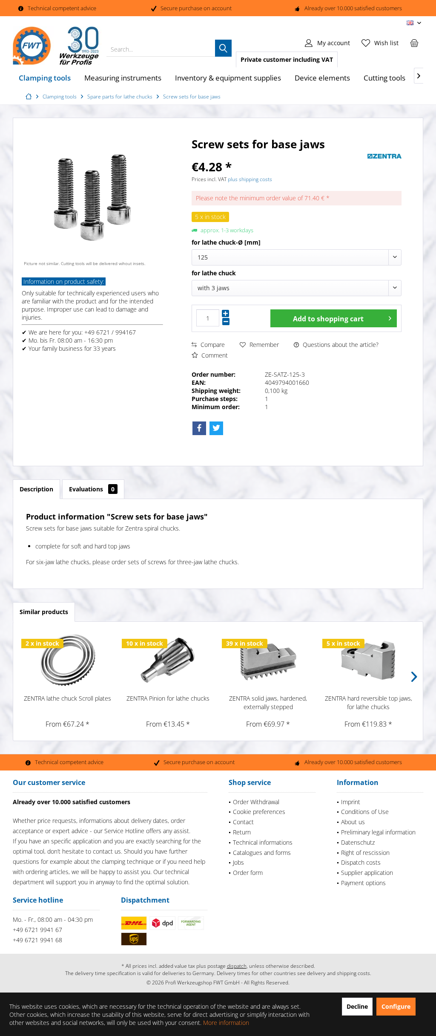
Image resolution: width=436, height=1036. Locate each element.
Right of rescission (365, 852)
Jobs (238, 862)
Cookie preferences (259, 812)
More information (226, 1023)
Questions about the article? (340, 345)
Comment (214, 355)
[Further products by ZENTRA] (384, 156)
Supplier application (367, 873)
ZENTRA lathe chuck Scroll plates (67, 698)
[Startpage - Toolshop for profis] (30, 96)
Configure (396, 1006)
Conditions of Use (365, 812)
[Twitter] (216, 428)
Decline (357, 1006)
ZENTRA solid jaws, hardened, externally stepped (268, 702)
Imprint (350, 802)
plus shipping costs (250, 179)
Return (242, 832)
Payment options (363, 883)
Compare (212, 345)
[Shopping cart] (414, 42)
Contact (243, 822)
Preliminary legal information (378, 832)
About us (353, 822)
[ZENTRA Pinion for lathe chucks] (168, 660)
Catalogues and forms (262, 852)
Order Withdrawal (256, 802)
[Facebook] (199, 428)
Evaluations (92, 489)
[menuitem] (414, 42)
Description (36, 489)
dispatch (237, 966)
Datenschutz (358, 842)
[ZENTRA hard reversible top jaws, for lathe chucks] (369, 660)
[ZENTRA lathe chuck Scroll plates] (68, 660)
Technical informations (263, 842)
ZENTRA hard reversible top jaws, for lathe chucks (368, 702)
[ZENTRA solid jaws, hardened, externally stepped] (268, 660)
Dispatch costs (361, 862)
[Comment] (278, 155)
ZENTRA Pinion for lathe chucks (167, 698)
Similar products (44, 612)
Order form (248, 873)
